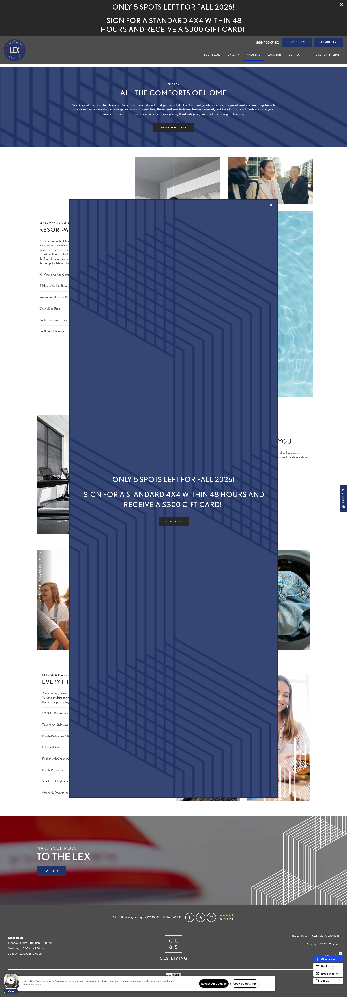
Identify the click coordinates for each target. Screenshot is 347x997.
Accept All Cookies (214, 983)
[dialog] (173, 498)
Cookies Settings (245, 983)
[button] (174, 521)
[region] (144, 983)
